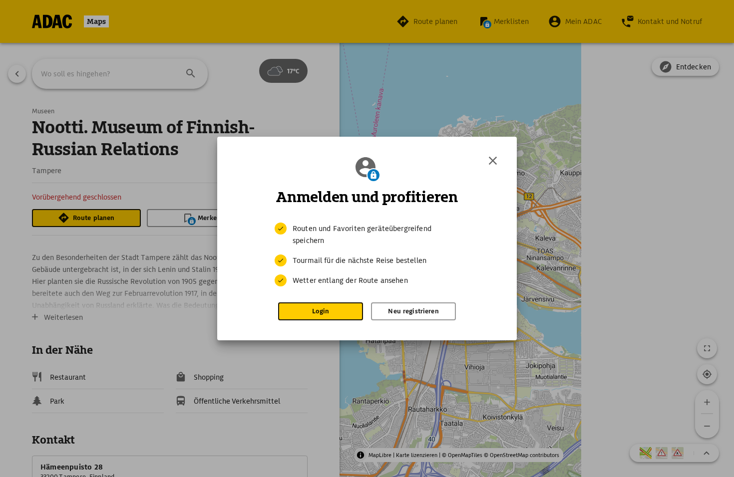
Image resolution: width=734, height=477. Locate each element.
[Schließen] (493, 161)
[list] (367, 254)
